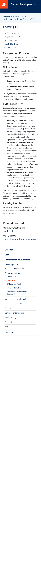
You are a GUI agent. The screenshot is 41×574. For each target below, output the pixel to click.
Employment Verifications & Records (18, 293)
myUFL (7, 327)
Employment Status (14, 19)
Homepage (7, 16)
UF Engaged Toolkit (14, 284)
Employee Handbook (13, 268)
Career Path (11, 276)
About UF (8, 322)
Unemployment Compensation (18, 239)
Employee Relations (13, 308)
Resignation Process (12, 37)
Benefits (9, 249)
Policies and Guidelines (14, 303)
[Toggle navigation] (4, 10)
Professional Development (17, 259)
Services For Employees (14, 313)
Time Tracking (10, 317)
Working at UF (20, 16)
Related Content (10, 47)
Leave (7, 254)
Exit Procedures (10, 40)
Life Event (8, 231)
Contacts (9, 332)
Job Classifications (14, 288)
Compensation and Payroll (15, 299)
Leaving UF (11, 280)
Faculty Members (11, 44)
